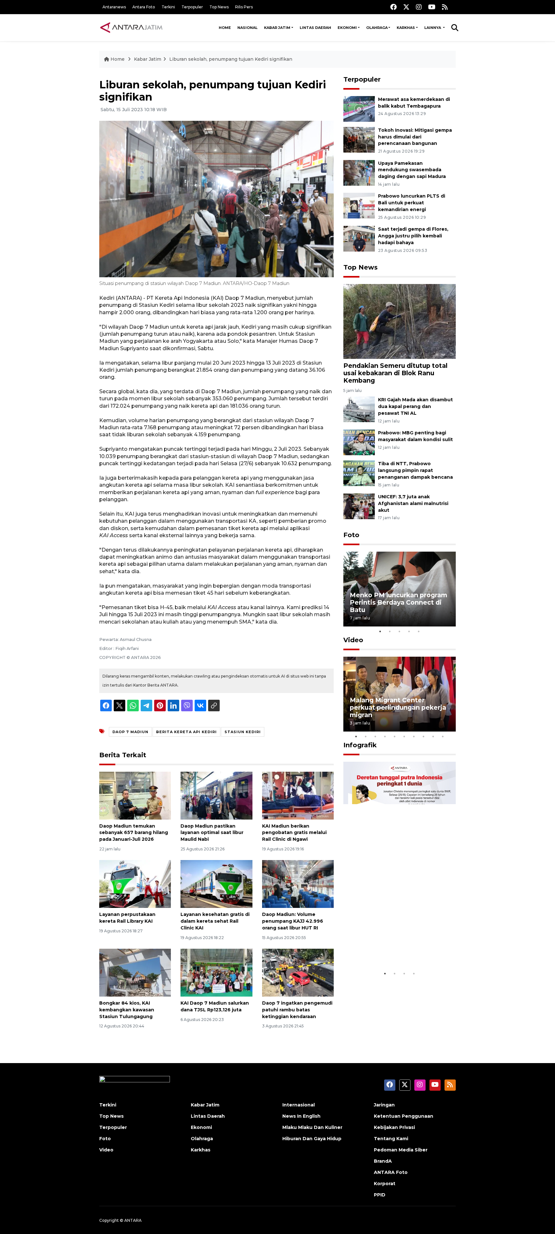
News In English (301, 1116)
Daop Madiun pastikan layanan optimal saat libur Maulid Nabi (212, 832)
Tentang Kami (391, 1138)
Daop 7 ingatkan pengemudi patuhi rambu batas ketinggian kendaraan (297, 1009)
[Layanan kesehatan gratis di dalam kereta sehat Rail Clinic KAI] (216, 884)
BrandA (383, 1161)
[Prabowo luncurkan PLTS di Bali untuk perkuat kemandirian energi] (359, 205)
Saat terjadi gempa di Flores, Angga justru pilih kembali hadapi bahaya (413, 235)
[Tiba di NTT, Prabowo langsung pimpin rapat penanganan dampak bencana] (359, 473)
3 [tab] (399, 631)
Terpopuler (192, 6)
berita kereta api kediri (186, 732)
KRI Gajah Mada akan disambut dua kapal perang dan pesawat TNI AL (415, 406)
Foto (351, 535)
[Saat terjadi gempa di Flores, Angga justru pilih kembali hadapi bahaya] (359, 238)
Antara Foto (143, 6)
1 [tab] (380, 631)
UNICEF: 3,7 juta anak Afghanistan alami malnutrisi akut (413, 503)
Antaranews (114, 6)
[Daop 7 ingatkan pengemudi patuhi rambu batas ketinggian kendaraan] (298, 972)
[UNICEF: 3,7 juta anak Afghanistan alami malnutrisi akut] (359, 506)
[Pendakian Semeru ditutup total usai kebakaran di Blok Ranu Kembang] (399, 321)
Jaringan (384, 1105)
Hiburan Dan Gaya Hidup (311, 1138)
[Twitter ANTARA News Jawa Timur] (406, 7)
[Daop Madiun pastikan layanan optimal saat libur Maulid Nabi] (216, 795)
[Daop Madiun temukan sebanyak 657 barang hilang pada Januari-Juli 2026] (135, 795)
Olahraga (377, 27)
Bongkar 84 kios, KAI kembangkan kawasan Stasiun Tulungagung (126, 1009)
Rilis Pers (244, 6)
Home (225, 27)
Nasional (247, 27)
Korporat (384, 1183)
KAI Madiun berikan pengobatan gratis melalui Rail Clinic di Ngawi (294, 832)
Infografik (360, 745)
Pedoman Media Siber (400, 1150)
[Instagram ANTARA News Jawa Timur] (419, 7)
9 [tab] (433, 736)
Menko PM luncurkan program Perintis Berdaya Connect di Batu (398, 602)
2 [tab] (390, 631)
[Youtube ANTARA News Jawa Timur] (432, 7)
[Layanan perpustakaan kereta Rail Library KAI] (135, 884)
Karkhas (406, 27)
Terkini (168, 6)
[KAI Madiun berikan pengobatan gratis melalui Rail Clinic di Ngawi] (298, 795)
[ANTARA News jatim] (131, 27)
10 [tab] (443, 736)
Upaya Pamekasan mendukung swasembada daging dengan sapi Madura (412, 170)
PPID (379, 1195)
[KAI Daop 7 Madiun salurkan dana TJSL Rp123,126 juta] (216, 972)
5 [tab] (419, 631)
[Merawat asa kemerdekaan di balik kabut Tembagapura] (359, 108)
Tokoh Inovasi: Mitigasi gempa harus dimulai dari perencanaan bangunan (415, 136)
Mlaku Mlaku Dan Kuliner (312, 1127)
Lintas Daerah (315, 27)
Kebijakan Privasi (394, 1127)
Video (353, 640)
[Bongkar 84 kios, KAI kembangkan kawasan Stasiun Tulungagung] (135, 972)
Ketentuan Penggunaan (403, 1116)
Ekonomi (347, 27)
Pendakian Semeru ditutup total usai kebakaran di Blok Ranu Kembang (395, 373)
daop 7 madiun (130, 732)
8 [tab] (423, 736)
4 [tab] (409, 631)
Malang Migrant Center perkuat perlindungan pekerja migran (398, 707)
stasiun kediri (243, 732)
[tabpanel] (399, 589)
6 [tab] (404, 736)
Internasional (298, 1105)
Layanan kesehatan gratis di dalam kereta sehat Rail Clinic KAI (215, 921)
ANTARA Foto (391, 1172)
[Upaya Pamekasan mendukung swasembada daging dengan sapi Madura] (359, 172)
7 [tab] (414, 736)
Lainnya (433, 27)
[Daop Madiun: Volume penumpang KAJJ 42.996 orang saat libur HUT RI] (298, 884)
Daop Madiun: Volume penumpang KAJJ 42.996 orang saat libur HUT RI (292, 921)
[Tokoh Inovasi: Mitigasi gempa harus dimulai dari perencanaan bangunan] (359, 139)
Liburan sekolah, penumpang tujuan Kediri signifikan (230, 59)
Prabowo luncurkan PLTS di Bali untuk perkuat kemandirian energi (411, 202)
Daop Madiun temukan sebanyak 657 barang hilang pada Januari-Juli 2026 (133, 832)
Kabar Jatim (277, 27)
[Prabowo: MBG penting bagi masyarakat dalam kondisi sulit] (359, 442)
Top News (219, 6)
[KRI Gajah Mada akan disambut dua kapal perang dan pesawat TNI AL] (359, 409)
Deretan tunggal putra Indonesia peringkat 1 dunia (394, 947)
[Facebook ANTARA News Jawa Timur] (393, 7)
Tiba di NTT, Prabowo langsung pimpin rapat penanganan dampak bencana (415, 470)
